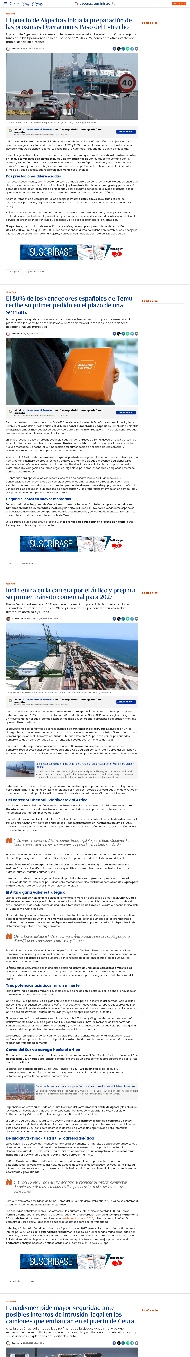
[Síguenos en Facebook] (23, 3)
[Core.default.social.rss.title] (41, 3)
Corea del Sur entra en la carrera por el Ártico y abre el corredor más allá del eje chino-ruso (85, 1086)
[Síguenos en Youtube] (36, 3)
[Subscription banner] (72, 262)
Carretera (11, 1301)
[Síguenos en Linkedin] (32, 3)
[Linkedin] (123, 49)
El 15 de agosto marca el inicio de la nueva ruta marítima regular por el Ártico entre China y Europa (85, 765)
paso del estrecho (36, 271)
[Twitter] (119, 49)
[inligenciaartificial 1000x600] (20, 769)
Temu (11, 563)
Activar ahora (124, 132)
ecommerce (28, 563)
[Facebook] (114, 49)
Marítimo (11, 14)
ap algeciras (14, 271)
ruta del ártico (15, 1281)
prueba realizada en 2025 (77, 1218)
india (31, 1281)
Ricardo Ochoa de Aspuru (24, 619)
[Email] (136, 49)
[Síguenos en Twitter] (28, 3)
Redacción (17, 49)
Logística (11, 292)
